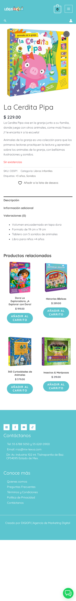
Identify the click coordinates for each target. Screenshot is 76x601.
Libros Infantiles (43, 171)
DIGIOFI (26, 523)
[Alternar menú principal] (68, 9)
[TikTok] (33, 427)
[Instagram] (7, 427)
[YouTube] (24, 427)
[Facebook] (15, 427)
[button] (5, 20)
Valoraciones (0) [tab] (15, 215)
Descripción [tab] (11, 200)
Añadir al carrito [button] (20, 318)
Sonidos (31, 176)
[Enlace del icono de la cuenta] (70, 20)
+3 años (20, 176)
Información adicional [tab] (18, 208)
